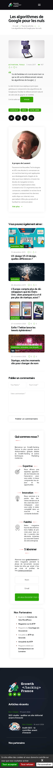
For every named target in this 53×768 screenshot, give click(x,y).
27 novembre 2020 (18, 324)
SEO (24, 110)
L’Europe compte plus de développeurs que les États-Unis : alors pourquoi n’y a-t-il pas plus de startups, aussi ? (26, 293)
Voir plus (16, 206)
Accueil (15, 26)
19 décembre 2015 (18, 252)
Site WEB (34, 110)
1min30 (26, 99)
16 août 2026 (39, 724)
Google (14, 110)
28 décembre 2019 (18, 285)
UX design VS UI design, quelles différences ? (23, 257)
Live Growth (33, 347)
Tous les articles (27, 26)
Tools (22, 65)
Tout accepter (9, 764)
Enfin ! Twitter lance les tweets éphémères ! (23, 329)
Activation (13, 65)
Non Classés (13, 712)
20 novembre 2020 (18, 356)
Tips (21, 246)
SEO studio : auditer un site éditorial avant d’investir (25, 716)
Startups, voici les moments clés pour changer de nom (25, 362)
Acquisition (15, 347)
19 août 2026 (25, 712)
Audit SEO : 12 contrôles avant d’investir (29, 730)
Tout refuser (27, 764)
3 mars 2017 (31, 65)
